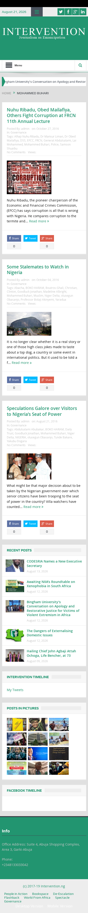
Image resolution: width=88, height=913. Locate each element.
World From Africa (37, 897)
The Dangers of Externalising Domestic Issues (50, 633)
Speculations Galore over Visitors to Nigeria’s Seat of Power (42, 411)
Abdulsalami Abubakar (29, 429)
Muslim (38, 295)
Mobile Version (60, 906)
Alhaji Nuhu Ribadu (26, 136)
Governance (19, 132)
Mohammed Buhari (37, 144)
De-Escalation (63, 894)
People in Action (15, 894)
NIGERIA (20, 437)
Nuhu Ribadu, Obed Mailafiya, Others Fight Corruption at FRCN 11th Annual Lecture (41, 115)
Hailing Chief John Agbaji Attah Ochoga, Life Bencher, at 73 (51, 653)
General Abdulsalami (57, 140)
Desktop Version (29, 906)
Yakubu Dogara (17, 441)
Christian (71, 288)
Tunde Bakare (63, 437)
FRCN (38, 140)
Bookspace (40, 894)
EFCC (30, 140)
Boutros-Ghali (55, 288)
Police (55, 144)
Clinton (11, 291)
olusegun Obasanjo (40, 437)
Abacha (19, 288)
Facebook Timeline (24, 790)
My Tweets (15, 690)
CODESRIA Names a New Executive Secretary (54, 563)
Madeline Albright (54, 291)
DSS (23, 140)
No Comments (16, 152)
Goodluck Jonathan (29, 291)
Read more (38, 221)
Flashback (11, 897)
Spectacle (62, 897)
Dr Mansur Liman (51, 136)
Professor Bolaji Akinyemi (37, 299)
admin (25, 128)
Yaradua (60, 299)
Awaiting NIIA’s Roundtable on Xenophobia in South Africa (51, 583)
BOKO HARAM (35, 288)
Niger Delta (52, 295)
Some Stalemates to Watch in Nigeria (38, 270)
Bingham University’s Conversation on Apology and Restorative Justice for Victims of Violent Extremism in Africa (53, 608)
